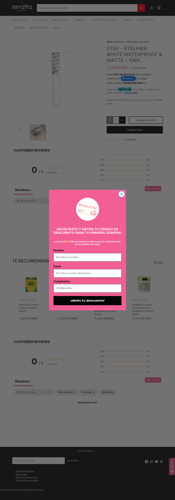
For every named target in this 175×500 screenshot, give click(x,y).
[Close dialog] (122, 194)
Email (57, 266)
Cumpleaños (61, 281)
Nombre (58, 250)
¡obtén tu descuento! (87, 300)
